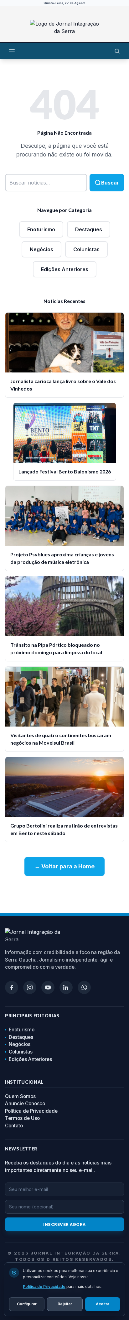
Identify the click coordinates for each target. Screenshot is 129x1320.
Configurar (27, 1304)
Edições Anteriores (64, 269)
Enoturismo (41, 229)
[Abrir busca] (117, 51)
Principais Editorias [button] (32, 1015)
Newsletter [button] (21, 1148)
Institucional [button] (24, 1082)
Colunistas (86, 249)
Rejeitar (65, 1304)
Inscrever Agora (64, 1224)
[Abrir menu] (12, 51)
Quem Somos (20, 1096)
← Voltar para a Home (64, 866)
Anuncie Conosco (25, 1103)
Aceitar (102, 1304)
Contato (14, 1126)
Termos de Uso (22, 1118)
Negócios (41, 249)
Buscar (110, 183)
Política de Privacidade (31, 1111)
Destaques (88, 229)
